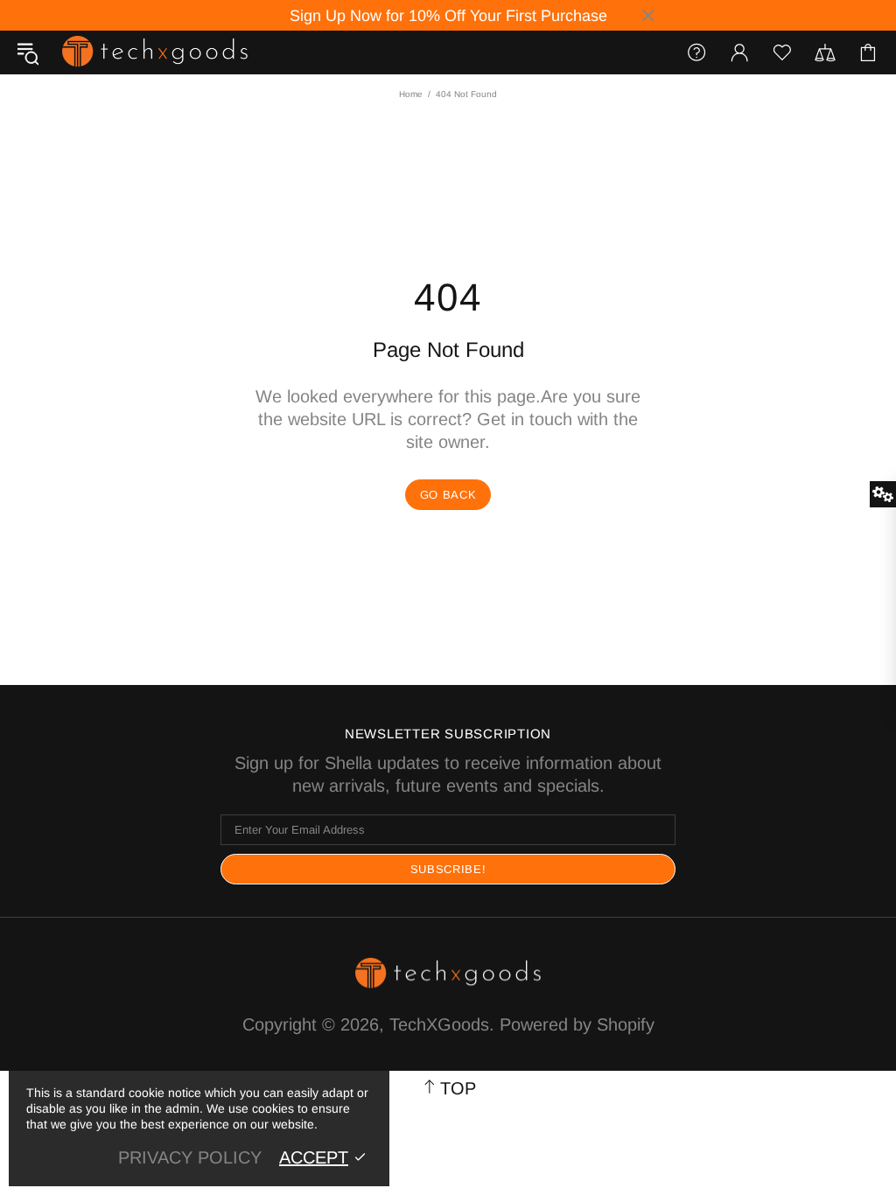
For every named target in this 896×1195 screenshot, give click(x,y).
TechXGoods (155, 52)
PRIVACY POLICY (190, 1157)
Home (411, 94)
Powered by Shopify (577, 1024)
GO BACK (448, 494)
